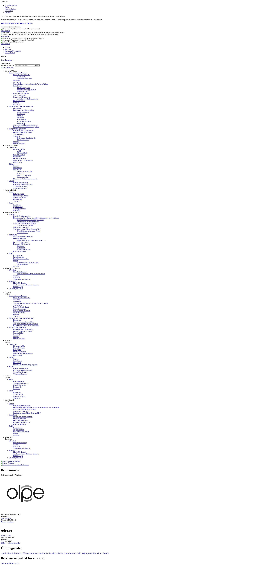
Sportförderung (18, 207)
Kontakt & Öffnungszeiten (22, 216)
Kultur (11, 192)
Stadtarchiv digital (23, 140)
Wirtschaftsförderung (20, 272)
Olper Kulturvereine (19, 197)
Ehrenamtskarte (22, 153)
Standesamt (21, 123)
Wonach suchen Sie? (7, 65)
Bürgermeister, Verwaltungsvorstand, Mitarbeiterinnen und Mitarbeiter (36, 218)
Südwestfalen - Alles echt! (21, 279)
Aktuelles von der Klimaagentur (27, 99)
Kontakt (7, 47)
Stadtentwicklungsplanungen (26, 90)
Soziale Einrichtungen (20, 186)
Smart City (16, 104)
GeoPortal (16, 80)
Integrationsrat (17, 255)
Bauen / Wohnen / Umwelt (18, 73)
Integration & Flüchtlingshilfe (22, 184)
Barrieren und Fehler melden (10, 563)
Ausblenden (5, 27)
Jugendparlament (18, 257)
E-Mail (3, 543)
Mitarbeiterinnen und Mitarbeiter (27, 222)
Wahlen (15, 261)
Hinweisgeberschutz (24, 249)
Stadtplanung (17, 86)
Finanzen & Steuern (19, 251)
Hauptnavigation (10, 9)
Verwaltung (13, 235)
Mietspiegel (17, 82)
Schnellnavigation (11, 5)
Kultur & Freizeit (10, 190)
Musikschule (17, 169)
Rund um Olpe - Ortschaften (22, 132)
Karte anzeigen (6, 518)
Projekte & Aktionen (24, 175)
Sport (11, 203)
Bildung (11, 164)
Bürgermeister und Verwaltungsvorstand (30, 220)
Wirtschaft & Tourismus (12, 268)
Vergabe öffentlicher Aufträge (22, 236)
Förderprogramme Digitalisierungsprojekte (31, 274)
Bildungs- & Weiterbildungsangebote (25, 179)
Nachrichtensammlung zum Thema (28, 231)
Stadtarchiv (17, 136)
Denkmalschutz (22, 91)
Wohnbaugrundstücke (24, 78)
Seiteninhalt (9, 11)
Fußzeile (8, 13)
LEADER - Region (19, 283)
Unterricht (20, 173)
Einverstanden (15, 27)
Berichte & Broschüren (20, 242)
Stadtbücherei (17, 168)
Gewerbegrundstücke (16, 288)
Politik (11, 253)
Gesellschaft (13, 147)
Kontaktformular (14, 543)
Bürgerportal (17, 108)
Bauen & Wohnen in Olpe (21, 75)
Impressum (20, 246)
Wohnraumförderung (20, 188)
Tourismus (12, 281)
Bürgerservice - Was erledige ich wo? (21, 106)
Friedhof (20, 116)
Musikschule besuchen (24, 171)
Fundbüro (20, 117)
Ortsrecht (16, 266)
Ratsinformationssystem (21, 259)
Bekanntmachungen (19, 238)
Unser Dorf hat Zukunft (21, 93)
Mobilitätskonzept (19, 101)
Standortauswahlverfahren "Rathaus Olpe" (27, 229)
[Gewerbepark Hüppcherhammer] (15, 465)
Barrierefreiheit (10, 53)
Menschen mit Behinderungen (23, 160)
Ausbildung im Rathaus (25, 225)
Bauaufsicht (21, 76)
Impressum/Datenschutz (13, 51)
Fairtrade (16, 103)
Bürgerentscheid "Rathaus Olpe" (28, 262)
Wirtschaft (12, 270)
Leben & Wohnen (11, 71)
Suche (7, 7)
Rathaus (11, 214)
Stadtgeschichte (18, 134)
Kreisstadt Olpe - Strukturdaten (23, 130)
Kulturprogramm (18, 194)
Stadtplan (16, 142)
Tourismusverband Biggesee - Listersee (26, 285)
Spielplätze (16, 210)
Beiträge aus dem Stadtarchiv (26, 138)
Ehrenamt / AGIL (19, 149)
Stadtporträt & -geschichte (17, 129)
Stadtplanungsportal (23, 88)
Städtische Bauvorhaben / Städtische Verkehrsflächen (30, 84)
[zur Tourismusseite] (7, 463)
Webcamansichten (19, 143)
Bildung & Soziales (11, 145)
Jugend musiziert (22, 177)
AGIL (19, 151)
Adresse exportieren (7, 522)
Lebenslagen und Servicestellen (23, 110)
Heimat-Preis (17, 162)
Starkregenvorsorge (19, 95)
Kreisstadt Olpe (6, 535)
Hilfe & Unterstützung (20, 182)
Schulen (15, 166)
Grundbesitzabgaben (24, 121)
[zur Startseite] (7, 67)
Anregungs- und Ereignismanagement (25, 125)
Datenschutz (21, 248)
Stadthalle (16, 201)
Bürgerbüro (21, 114)
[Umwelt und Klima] (10, 461)
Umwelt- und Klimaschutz (21, 97)
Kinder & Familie (19, 155)
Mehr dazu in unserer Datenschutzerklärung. (17, 23)
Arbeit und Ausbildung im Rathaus (24, 223)
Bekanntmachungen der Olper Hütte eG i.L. (31, 240)
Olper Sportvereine (19, 209)
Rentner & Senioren (19, 158)
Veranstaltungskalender (20, 196)
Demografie (17, 156)
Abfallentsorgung (23, 112)
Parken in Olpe (18, 287)
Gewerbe (16, 275)
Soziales (11, 181)
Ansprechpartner (22, 233)
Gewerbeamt (21, 119)
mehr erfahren (5, 31)
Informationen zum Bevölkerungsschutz (26, 127)
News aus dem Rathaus (20, 227)
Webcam (8, 49)
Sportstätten (17, 205)
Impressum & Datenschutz (21, 244)
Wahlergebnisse (22, 264)
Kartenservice (17, 199)
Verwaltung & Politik (12, 212)
